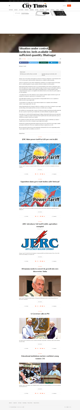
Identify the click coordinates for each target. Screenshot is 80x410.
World (57, 9)
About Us (10, 402)
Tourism (47, 9)
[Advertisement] (40, 25)
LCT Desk (24, 58)
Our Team (19, 402)
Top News (11, 9)
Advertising (24, 402)
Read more (40, 169)
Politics (26, 9)
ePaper (62, 9)
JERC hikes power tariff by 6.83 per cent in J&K (40, 139)
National (52, 9)
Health (36, 9)
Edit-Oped (42, 9)
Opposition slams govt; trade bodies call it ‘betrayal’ (40, 182)
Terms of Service (36, 402)
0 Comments (54, 216)
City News (21, 9)
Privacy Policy (30, 402)
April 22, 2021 (29, 58)
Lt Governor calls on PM (40, 314)
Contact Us (15, 402)
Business (32, 9)
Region (15, 9)
